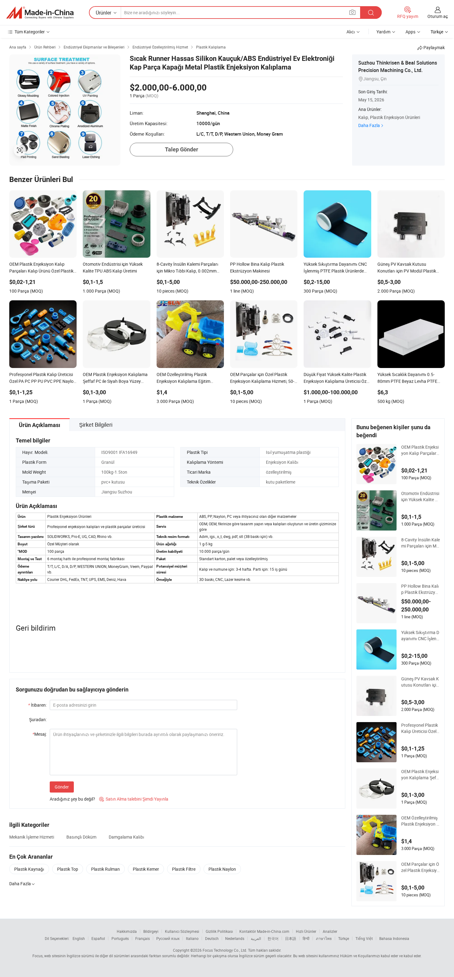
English (79, 938)
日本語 (290, 938)
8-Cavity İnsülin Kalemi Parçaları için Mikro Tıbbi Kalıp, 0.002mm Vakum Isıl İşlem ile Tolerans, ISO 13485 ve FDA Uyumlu (420, 543)
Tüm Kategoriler (30, 32)
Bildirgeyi (150, 931)
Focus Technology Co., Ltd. (225, 950)
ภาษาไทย (324, 938)
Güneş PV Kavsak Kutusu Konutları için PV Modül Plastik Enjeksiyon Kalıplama (420, 682)
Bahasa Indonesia (394, 938)
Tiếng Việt (364, 938)
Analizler (330, 931)
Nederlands (234, 938)
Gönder (62, 787)
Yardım (383, 32)
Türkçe (343, 938)
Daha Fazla (369, 125)
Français (142, 938)
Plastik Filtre (183, 869)
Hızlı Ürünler (306, 931)
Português (120, 938)
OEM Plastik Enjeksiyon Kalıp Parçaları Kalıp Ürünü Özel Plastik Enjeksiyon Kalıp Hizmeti (420, 450)
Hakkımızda (127, 931)
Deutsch (212, 938)
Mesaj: (39, 734)
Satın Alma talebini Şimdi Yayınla (133, 799)
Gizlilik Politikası (219, 931)
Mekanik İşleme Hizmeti (31, 837)
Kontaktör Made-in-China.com (264, 931)
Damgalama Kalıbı (126, 837)
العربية (256, 938)
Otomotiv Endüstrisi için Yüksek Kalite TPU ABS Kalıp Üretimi (420, 496)
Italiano (192, 938)
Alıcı (351, 32)
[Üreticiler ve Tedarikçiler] (40, 12)
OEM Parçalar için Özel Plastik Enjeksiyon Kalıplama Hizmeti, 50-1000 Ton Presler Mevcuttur (420, 867)
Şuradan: (38, 719)
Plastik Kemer (146, 869)
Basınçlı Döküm (81, 837)
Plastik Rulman (105, 869)
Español (98, 938)
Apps (410, 32)
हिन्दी (306, 938)
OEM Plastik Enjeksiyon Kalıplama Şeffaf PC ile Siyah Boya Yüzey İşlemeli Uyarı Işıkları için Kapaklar (420, 774)
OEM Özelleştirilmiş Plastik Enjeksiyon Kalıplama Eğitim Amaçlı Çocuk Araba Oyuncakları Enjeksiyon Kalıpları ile (420, 821)
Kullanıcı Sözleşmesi (182, 931)
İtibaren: (37, 705)
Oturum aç (437, 16)
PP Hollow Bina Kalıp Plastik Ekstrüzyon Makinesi (420, 589)
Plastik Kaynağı (29, 869)
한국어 (273, 938)
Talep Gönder (181, 149)
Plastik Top (67, 869)
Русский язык (167, 938)
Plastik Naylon (222, 869)
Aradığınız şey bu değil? (72, 799)
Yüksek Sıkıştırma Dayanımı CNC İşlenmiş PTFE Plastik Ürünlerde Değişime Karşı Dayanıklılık (420, 635)
